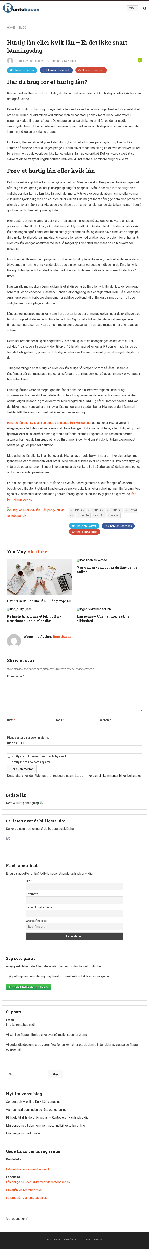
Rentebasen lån (64, 1239)
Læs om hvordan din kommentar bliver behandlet (108, 776)
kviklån (99, 515)
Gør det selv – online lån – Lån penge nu (39, 601)
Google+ (93, 70)
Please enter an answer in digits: (28, 737)
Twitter (24, 70)
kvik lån (84, 515)
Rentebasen (36, 61)
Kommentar (15, 676)
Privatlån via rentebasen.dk (24, 1190)
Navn (11, 720)
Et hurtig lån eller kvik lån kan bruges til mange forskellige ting (49, 423)
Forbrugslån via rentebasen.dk (26, 1198)
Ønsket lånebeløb (36, 920)
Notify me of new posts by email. (32, 762)
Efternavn (32, 894)
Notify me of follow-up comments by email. (39, 756)
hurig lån (78, 510)
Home (11, 27)
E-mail (59, 720)
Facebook (58, 70)
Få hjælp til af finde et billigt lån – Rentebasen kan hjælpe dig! (47, 1117)
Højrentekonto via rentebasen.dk (28, 1169)
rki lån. (114, 515)
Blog (22, 27)
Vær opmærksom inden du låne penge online (36, 1110)
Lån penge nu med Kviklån (23, 1133)
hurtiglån (115, 510)
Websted (105, 720)
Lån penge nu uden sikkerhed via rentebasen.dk (38, 1182)
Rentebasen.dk (94, 1239)
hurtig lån (96, 510)
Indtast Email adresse (39, 907)
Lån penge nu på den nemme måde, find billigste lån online (45, 1125)
